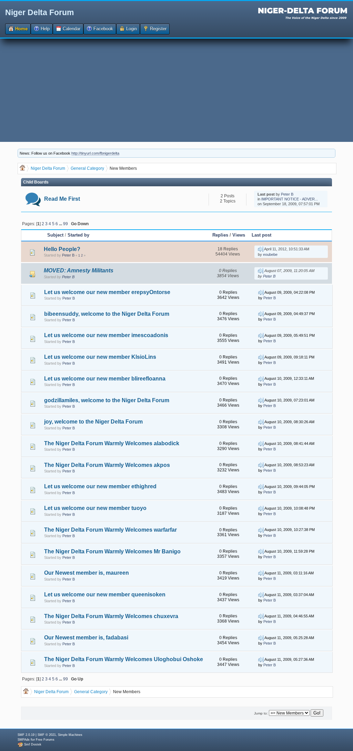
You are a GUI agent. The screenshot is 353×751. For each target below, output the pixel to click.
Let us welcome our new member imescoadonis (106, 335)
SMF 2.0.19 (26, 735)
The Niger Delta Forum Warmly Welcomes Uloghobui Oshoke (123, 659)
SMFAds (24, 739)
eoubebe (270, 254)
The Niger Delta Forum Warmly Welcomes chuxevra (111, 616)
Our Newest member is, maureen (86, 573)
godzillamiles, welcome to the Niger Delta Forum (106, 400)
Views (238, 235)
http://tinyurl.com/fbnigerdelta (95, 153)
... (61, 223)
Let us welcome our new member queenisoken (104, 594)
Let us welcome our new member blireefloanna (104, 379)
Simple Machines (70, 735)
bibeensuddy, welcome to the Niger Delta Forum (106, 314)
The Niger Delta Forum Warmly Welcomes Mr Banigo (112, 551)
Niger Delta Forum (39, 12)
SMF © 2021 (47, 735)
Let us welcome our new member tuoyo (95, 508)
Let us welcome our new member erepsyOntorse (107, 292)
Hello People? (62, 249)
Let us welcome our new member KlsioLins (100, 357)
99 (65, 223)
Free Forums (45, 739)
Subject (55, 235)
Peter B (287, 194)
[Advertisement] (176, 90)
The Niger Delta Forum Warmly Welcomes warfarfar (110, 530)
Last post (261, 235)
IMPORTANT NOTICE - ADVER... (289, 199)
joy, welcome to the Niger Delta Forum (93, 422)
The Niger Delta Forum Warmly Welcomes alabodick (111, 443)
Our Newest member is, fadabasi (86, 637)
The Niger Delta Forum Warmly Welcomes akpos (107, 465)
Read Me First (62, 199)
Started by (78, 235)
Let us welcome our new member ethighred (100, 486)
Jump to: (261, 713)
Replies (220, 235)
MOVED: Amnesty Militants (78, 270)
